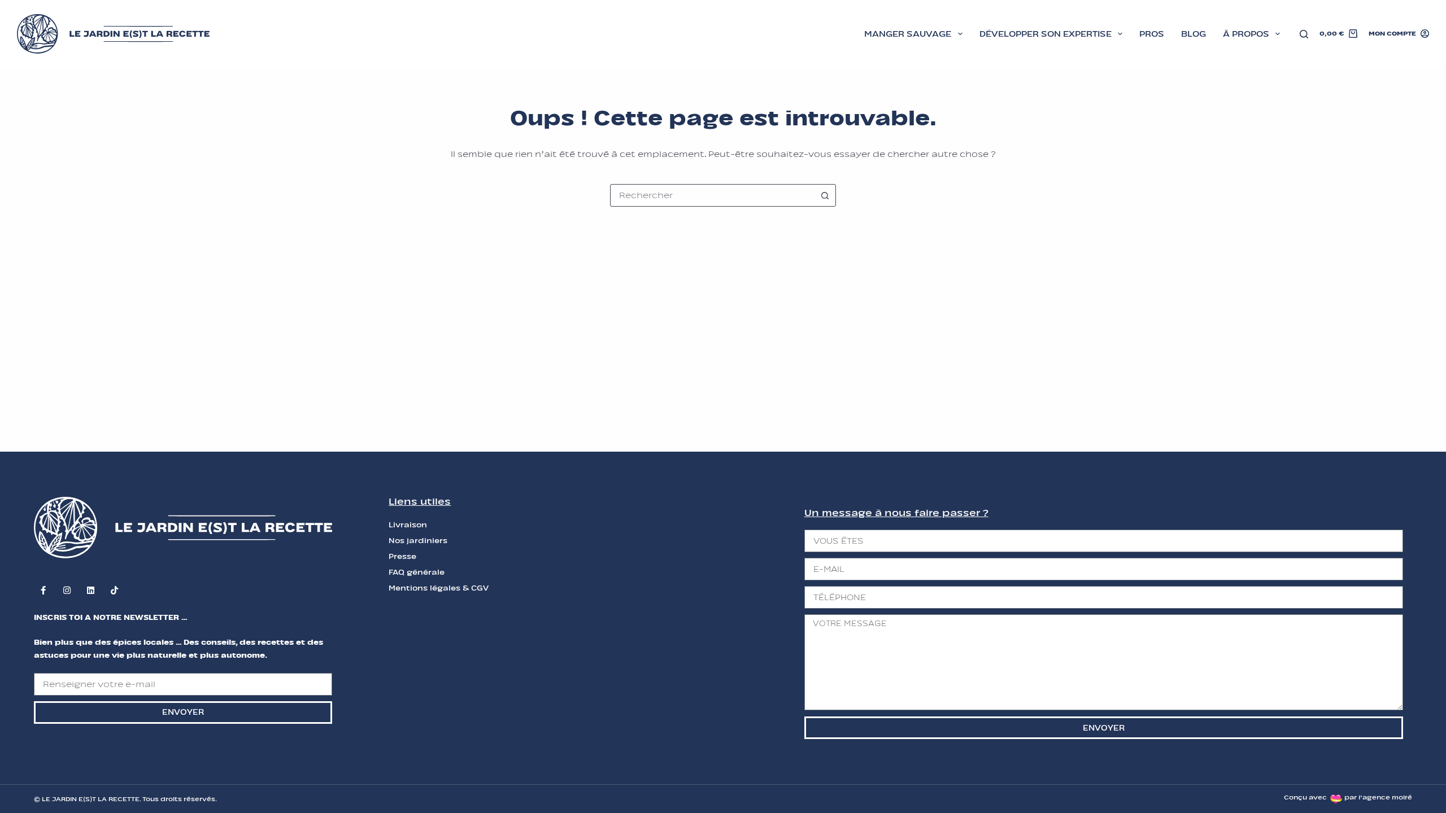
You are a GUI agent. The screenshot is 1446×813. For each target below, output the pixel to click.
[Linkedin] (90, 590)
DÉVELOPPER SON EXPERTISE (1045, 34)
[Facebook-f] (43, 590)
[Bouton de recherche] (824, 195)
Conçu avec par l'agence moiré (1348, 797)
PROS (1151, 34)
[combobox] (712, 195)
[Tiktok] (114, 590)
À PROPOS (1246, 34)
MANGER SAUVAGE (907, 34)
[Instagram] (67, 590)
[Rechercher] (1304, 34)
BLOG (1193, 34)
